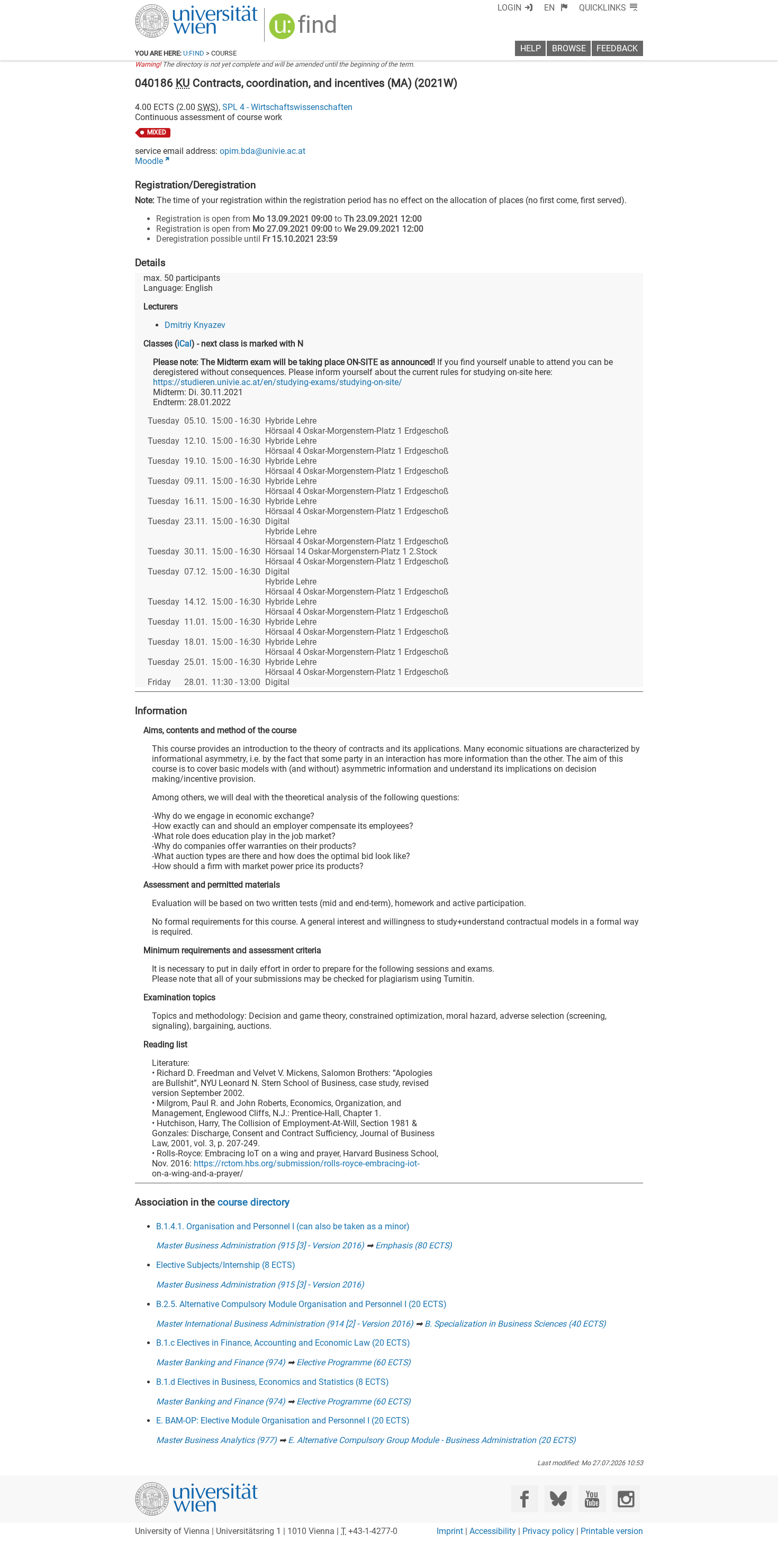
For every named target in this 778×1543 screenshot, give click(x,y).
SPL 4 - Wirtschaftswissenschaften (287, 107)
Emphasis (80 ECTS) (413, 1245)
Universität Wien (171, 9)
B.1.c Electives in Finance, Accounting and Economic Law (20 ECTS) (283, 1343)
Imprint (450, 1531)
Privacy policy (548, 1531)
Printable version (612, 1531)
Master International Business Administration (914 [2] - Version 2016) (284, 1324)
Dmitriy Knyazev (195, 325)
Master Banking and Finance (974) (220, 1362)
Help (530, 48)
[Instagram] (625, 1498)
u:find (193, 53)
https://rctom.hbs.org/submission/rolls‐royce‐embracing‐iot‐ (307, 1163)
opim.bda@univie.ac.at (262, 151)
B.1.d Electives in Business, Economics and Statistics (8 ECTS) (272, 1382)
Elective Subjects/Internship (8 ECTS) (225, 1265)
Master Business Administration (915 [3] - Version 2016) (260, 1245)
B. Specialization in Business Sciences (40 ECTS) (515, 1324)
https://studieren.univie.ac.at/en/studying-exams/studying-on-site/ (277, 382)
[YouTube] (591, 1498)
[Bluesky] (558, 1498)
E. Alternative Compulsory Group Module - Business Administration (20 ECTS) (432, 1440)
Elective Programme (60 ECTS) (353, 1362)
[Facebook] (524, 1498)
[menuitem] (556, 7)
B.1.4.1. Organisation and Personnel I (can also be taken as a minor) (283, 1226)
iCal (184, 344)
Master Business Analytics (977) (216, 1440)
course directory (254, 1202)
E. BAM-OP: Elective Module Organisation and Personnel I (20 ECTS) (283, 1421)
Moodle (149, 161)
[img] (304, 30)
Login (509, 8)
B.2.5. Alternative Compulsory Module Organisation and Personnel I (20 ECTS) (301, 1304)
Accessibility (492, 1531)
